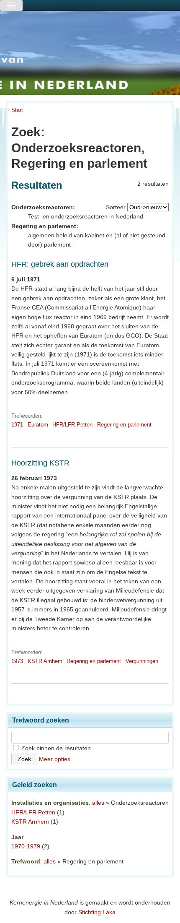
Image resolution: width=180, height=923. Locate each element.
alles (98, 802)
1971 (17, 424)
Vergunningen (142, 661)
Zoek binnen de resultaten (55, 748)
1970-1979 (25, 846)
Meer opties (54, 759)
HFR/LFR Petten (72, 424)
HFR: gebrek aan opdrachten (59, 264)
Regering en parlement (124, 424)
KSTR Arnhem (45, 661)
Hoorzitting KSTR (40, 463)
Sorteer (116, 207)
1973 (17, 661)
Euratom (38, 424)
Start (17, 110)
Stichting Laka (97, 912)
